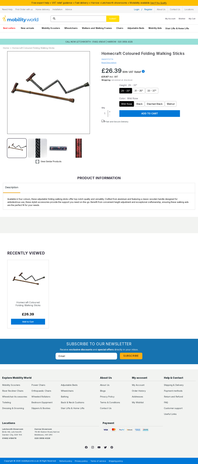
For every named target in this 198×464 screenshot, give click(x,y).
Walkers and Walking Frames (97, 28)
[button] (7, 9)
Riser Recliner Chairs (12, 390)
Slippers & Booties (40, 408)
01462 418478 (9, 438)
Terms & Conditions (110, 402)
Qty (103, 107)
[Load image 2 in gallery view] (37, 148)
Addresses (137, 396)
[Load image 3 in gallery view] (58, 148)
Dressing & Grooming (13, 408)
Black (139, 103)
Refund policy (65, 461)
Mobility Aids (155, 28)
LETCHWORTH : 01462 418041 (90, 41)
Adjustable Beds (136, 28)
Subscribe (131, 356)
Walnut (171, 103)
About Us (105, 385)
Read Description (109, 63)
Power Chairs (38, 385)
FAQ (166, 402)
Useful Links (170, 414)
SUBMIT (112, 19)
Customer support (173, 408)
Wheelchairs (71, 28)
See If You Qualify (158, 3)
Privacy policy (81, 461)
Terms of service (98, 461)
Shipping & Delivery (174, 385)
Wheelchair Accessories (14, 396)
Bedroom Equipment (41, 402)
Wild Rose (126, 103)
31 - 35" (139, 90)
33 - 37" (151, 90)
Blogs (103, 390)
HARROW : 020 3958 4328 (120, 41)
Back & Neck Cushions (72, 402)
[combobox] (85, 19)
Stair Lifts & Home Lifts (177, 28)
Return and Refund (173, 396)
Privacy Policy (107, 396)
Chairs (119, 28)
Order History (139, 390)
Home (6, 48)
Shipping (105, 80)
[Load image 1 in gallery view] (16, 148)
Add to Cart (28, 322)
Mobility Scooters (51, 28)
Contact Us (106, 408)
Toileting (6, 402)
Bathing (64, 396)
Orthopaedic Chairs (41, 390)
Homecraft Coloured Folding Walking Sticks (28, 304)
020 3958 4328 (42, 438)
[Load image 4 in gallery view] (78, 148)
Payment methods (173, 390)
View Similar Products (51, 161)
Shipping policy (116, 461)
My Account (138, 385)
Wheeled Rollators (40, 396)
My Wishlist (138, 402)
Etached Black (154, 103)
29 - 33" (125, 90)
